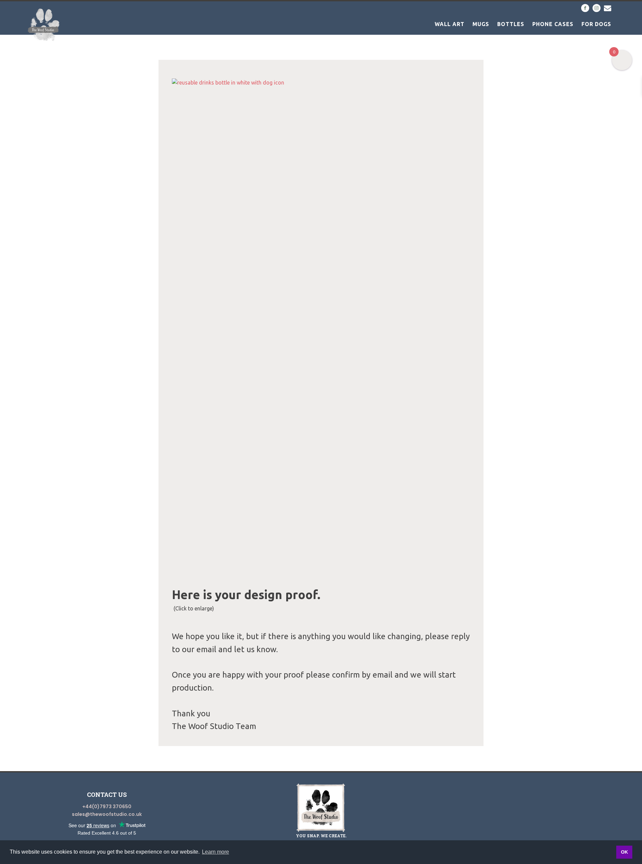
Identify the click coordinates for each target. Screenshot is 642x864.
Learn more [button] (215, 852)
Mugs (480, 24)
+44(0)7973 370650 (106, 806)
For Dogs (596, 24)
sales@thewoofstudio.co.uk (107, 814)
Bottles (510, 24)
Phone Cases (552, 24)
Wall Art (449, 24)
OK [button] (624, 852)
